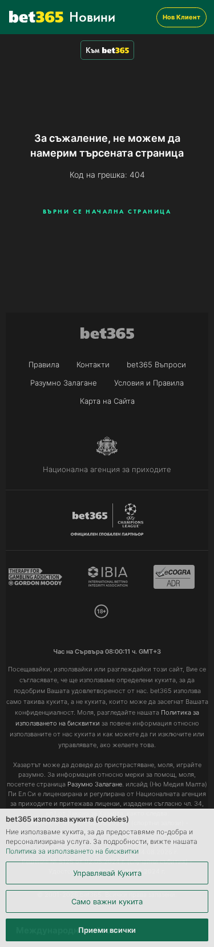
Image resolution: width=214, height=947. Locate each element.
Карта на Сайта (107, 400)
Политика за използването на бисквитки (72, 851)
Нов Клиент (181, 17)
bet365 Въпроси (156, 364)
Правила (44, 364)
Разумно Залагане (63, 382)
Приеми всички (107, 929)
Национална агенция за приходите (107, 469)
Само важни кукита (107, 901)
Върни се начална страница (107, 211)
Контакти (93, 364)
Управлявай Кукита (107, 873)
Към (92, 50)
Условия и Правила (149, 382)
